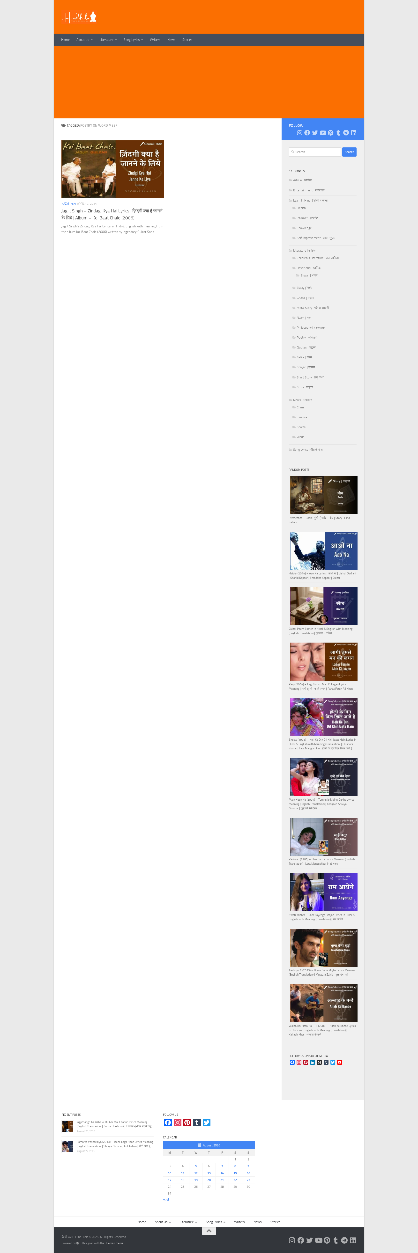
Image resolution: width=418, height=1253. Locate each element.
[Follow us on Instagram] (299, 133)
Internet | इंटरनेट (307, 218)
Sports (301, 427)
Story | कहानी (305, 387)
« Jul (166, 1199)
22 (235, 1180)
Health (301, 208)
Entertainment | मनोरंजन (308, 190)
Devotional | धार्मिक (309, 268)
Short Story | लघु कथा (310, 377)
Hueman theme (114, 1243)
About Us (82, 40)
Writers (155, 40)
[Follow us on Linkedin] (354, 133)
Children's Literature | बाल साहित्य (318, 258)
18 (182, 1180)
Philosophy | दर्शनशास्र (311, 327)
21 (222, 1180)
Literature (106, 40)
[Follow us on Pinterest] (330, 133)
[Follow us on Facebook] (307, 133)
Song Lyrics (132, 40)
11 (182, 1173)
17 (169, 1180)
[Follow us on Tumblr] (338, 133)
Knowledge (304, 228)
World (301, 437)
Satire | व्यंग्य (304, 357)
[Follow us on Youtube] (323, 133)
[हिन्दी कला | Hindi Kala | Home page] (79, 17)
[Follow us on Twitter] (315, 133)
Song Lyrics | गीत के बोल (308, 449)
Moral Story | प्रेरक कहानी (313, 308)
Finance (302, 417)
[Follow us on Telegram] (346, 133)
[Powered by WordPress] (77, 1243)
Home (65, 40)
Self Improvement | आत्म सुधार (316, 238)
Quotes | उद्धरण (306, 347)
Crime (301, 407)
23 (248, 1180)
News (171, 40)
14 (222, 1173)
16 (248, 1173)
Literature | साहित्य (304, 250)
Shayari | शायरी (306, 367)
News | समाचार (302, 400)
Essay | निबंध (304, 288)
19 (196, 1180)
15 (235, 1173)
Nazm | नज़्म (68, 203)
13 (209, 1173)
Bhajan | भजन (308, 275)
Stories (187, 40)
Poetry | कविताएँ (306, 337)
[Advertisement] (209, 82)
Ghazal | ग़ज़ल (305, 298)
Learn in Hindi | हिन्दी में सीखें (310, 200)
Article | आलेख (302, 180)
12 (196, 1173)
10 (169, 1173)
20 (209, 1180)
